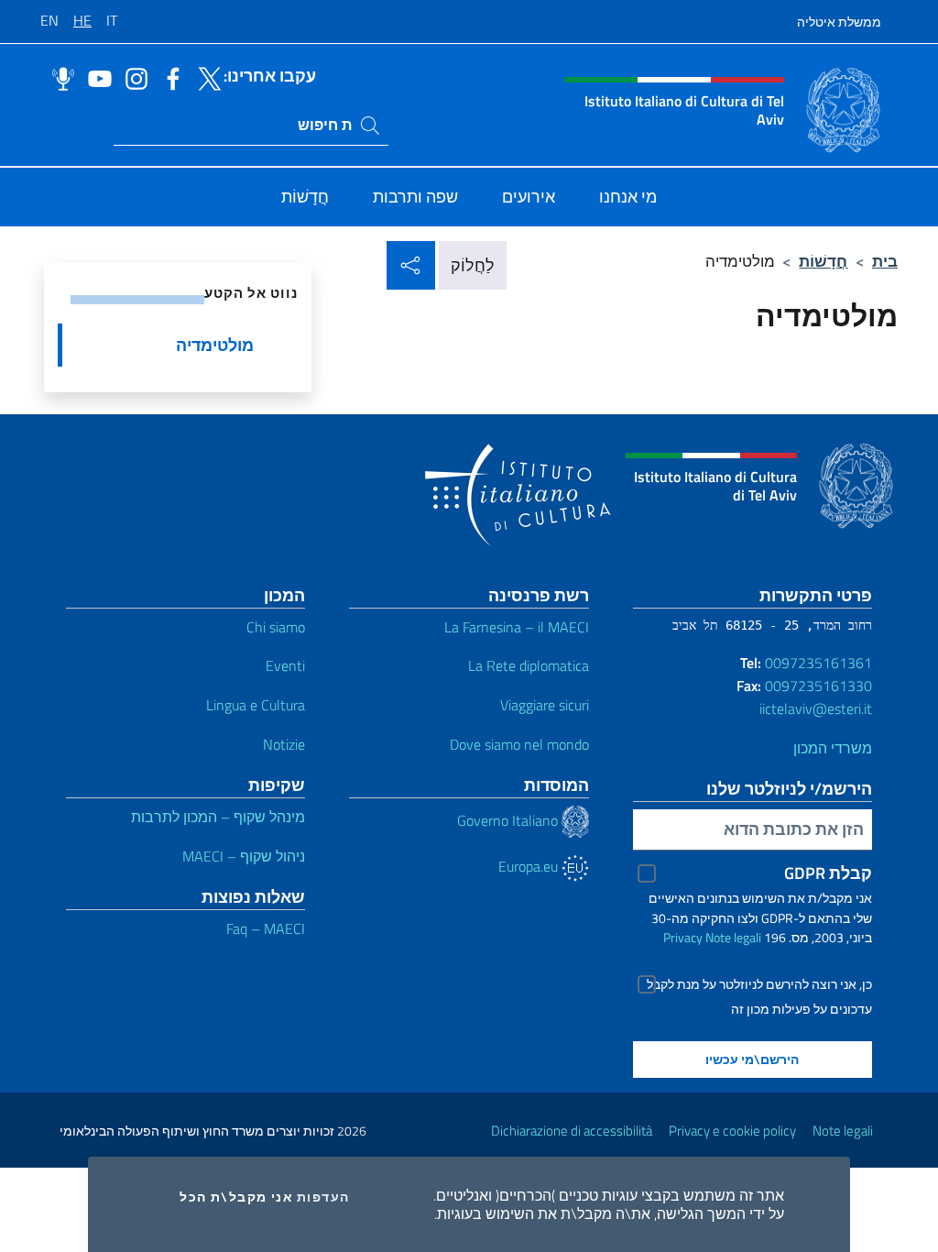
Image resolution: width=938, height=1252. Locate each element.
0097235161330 (818, 686)
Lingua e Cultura (255, 705)
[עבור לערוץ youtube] (95, 77)
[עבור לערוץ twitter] (205, 77)
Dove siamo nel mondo (519, 744)
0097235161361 (818, 663)
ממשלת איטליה (839, 21)
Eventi (285, 665)
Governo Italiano (509, 820)
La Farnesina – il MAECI (516, 627)
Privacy (683, 937)
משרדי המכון (832, 748)
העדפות (323, 1197)
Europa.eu (530, 866)
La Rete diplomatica (528, 665)
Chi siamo (275, 627)
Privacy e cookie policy (732, 1130)
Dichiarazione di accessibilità (571, 1130)
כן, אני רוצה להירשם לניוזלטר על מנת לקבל (759, 984)
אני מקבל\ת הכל (236, 1197)
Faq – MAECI (265, 928)
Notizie (284, 744)
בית (885, 260)
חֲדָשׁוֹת (823, 260)
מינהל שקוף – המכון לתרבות (218, 817)
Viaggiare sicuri (544, 705)
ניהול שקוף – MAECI (243, 856)
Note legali (733, 937)
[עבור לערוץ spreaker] (58, 77)
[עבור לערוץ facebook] (168, 77)
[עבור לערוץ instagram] (132, 77)
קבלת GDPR (828, 873)
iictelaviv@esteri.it (815, 708)
